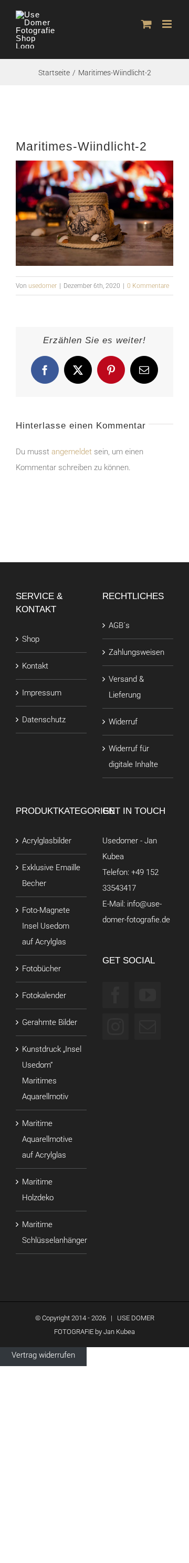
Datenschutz (44, 719)
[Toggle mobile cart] (146, 23)
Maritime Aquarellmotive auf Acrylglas (47, 1139)
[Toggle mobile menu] (167, 23)
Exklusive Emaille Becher (51, 875)
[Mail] (147, 1026)
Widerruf (123, 721)
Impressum (41, 693)
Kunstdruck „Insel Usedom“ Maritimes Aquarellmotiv (51, 1072)
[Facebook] (115, 995)
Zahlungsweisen (136, 652)
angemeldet (71, 451)
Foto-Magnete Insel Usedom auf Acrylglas (46, 926)
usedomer (42, 286)
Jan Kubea (119, 1332)
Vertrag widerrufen (43, 1355)
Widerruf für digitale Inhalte (133, 756)
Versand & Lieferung (126, 687)
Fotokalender (44, 995)
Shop (30, 639)
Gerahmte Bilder (49, 1022)
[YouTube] (147, 995)
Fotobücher (41, 968)
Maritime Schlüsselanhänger (54, 1232)
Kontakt (35, 666)
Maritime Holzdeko (38, 1189)
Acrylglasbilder (46, 840)
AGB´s (119, 625)
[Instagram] (115, 1026)
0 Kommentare (148, 286)
